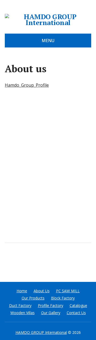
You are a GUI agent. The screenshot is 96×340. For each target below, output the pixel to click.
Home (22, 290)
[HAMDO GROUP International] (48, 19)
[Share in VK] (23, 260)
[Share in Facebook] (10, 260)
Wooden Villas (22, 312)
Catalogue (78, 305)
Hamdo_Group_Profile (27, 85)
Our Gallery (50, 312)
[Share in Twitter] (63, 260)
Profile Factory (50, 305)
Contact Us (76, 312)
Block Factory (63, 298)
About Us (42, 290)
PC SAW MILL (68, 290)
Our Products (33, 298)
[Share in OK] (36, 260)
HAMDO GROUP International (41, 332)
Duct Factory (20, 305)
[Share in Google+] (50, 260)
